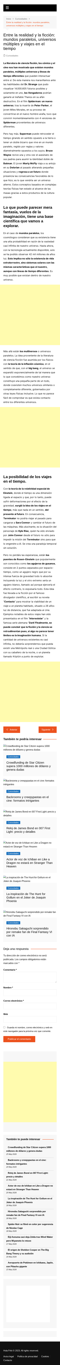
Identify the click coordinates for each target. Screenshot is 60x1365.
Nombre (8, 987)
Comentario (10, 970)
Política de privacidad (27, 1356)
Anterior (13, 729)
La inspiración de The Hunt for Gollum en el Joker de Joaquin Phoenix (26, 897)
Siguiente (46, 729)
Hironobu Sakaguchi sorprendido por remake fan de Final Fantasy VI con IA (29, 932)
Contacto (7, 1360)
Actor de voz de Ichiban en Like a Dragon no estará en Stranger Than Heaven (29, 863)
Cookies (45, 1356)
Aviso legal (8, 1356)
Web (5, 1014)
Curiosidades (12, 55)
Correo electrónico (13, 1000)
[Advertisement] (30, 315)
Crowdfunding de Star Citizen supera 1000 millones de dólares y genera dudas (28, 766)
